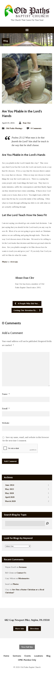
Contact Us (21, 573)
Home (6, 656)
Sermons (23, 567)
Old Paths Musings (14, 128)
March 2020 (10, 501)
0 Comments (36, 128)
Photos (16, 584)
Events (28, 656)
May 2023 (9, 489)
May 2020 (9, 493)
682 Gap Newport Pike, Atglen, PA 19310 (27, 619)
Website (5, 423)
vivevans (14, 262)
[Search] (47, 523)
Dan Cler (27, 123)
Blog (5, 41)
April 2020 (9, 497)
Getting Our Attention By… (26, 310)
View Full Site (27, 647)
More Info (19, 629)
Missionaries (23, 578)
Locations (38, 656)
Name (6, 394)
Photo (4, 262)
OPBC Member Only (27, 660)
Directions (34, 629)
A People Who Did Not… (28, 303)
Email (6, 408)
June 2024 (9, 485)
